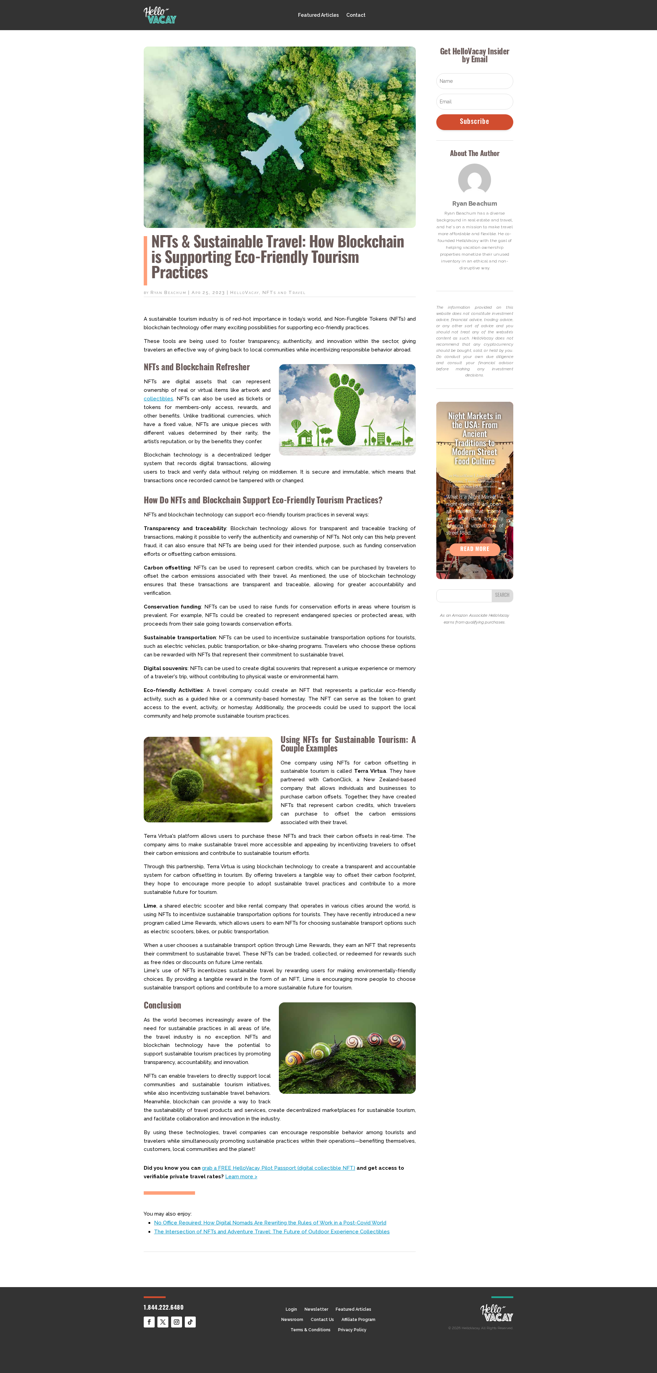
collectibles (158, 399)
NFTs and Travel (284, 292)
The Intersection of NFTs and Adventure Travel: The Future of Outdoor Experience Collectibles (272, 1232)
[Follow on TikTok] (190, 1322)
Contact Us (322, 1319)
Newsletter (316, 1309)
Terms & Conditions (311, 1329)
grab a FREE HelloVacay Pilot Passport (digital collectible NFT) (278, 1168)
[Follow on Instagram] (176, 1322)
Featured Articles (318, 15)
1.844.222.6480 (163, 1308)
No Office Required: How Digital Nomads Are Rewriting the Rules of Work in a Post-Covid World (270, 1223)
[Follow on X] (162, 1322)
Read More (474, 549)
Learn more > (241, 1176)
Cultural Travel (462, 481)
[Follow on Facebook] (149, 1322)
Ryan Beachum (168, 292)
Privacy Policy (352, 1329)
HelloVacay (244, 292)
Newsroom (292, 1319)
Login (291, 1309)
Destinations (488, 481)
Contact (355, 15)
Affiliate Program (358, 1319)
